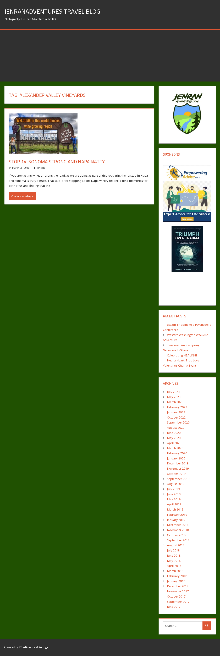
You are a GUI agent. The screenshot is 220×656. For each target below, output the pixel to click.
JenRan (41, 167)
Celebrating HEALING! (182, 355)
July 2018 (173, 550)
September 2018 (178, 540)
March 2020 (175, 448)
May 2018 (174, 561)
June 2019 (174, 494)
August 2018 (175, 545)
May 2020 (174, 438)
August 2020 (175, 428)
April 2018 (174, 566)
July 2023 (173, 392)
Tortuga (43, 647)
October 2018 (176, 535)
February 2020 (177, 453)
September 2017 (178, 602)
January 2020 (176, 458)
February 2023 (177, 407)
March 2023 (175, 402)
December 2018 (178, 525)
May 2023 (174, 397)
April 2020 (174, 443)
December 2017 (178, 586)
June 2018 (174, 555)
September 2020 (178, 422)
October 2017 (176, 596)
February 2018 (177, 576)
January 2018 (176, 581)
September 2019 (178, 479)
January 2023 (176, 412)
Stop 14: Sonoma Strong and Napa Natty (57, 161)
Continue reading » (22, 196)
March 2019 (175, 509)
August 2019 (175, 484)
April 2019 (174, 504)
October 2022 (176, 417)
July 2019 (173, 489)
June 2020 (174, 433)
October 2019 (176, 474)
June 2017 (174, 607)
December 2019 (178, 463)
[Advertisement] (110, 56)
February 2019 (177, 515)
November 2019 (178, 468)
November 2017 (178, 591)
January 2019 (176, 520)
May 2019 (174, 499)
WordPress (26, 647)
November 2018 (178, 530)
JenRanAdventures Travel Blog (52, 11)
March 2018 (175, 571)
